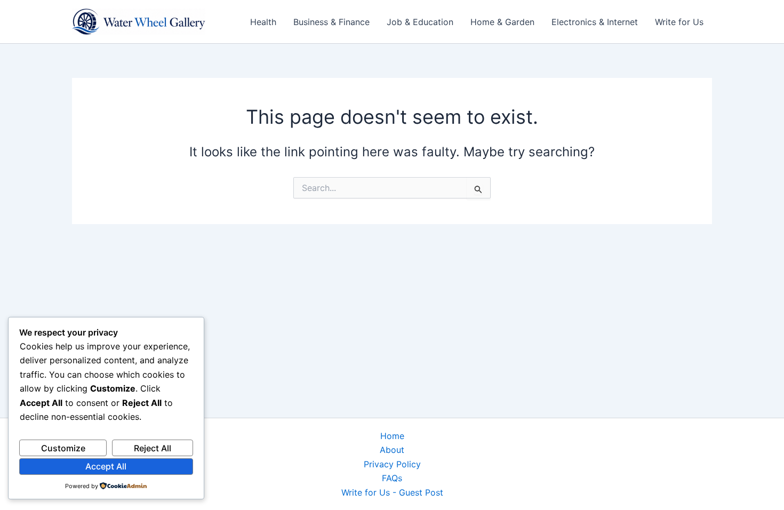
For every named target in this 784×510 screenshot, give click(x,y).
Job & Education (420, 22)
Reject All (152, 448)
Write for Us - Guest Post (392, 492)
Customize (63, 448)
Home (392, 436)
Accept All (105, 466)
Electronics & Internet (594, 22)
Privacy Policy (392, 464)
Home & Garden (502, 22)
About (392, 449)
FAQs (392, 478)
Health (263, 22)
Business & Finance (331, 22)
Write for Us (679, 22)
